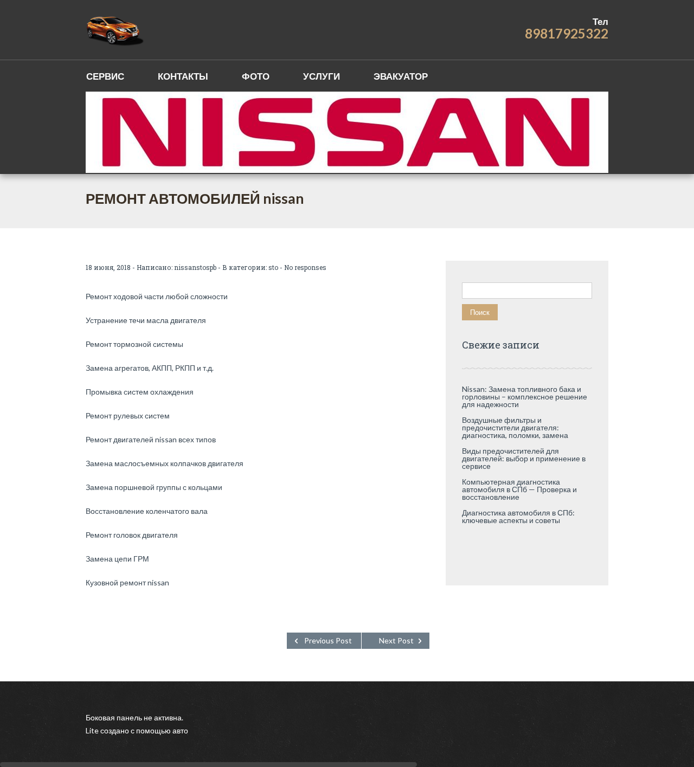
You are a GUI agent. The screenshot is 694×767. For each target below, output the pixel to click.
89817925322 (566, 33)
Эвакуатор (401, 76)
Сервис (105, 76)
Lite (93, 730)
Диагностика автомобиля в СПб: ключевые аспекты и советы (518, 516)
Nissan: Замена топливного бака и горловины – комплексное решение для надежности (524, 396)
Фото (255, 76)
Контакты (183, 76)
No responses (305, 267)
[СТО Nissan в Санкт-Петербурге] (116, 30)
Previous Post (328, 640)
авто (179, 730)
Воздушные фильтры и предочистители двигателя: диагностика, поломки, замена (515, 427)
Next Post (396, 640)
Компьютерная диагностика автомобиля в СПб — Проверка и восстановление (519, 489)
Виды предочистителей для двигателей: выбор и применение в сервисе (524, 458)
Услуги (321, 76)
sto (273, 267)
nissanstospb (195, 267)
